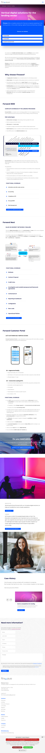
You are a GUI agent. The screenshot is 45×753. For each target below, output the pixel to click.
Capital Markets (4, 716)
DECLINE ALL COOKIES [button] (17, 747)
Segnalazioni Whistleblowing (7, 732)
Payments (3, 720)
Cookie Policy (32, 744)
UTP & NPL (3, 705)
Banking (3, 711)
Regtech (3, 707)
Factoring (3, 700)
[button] (22, 750)
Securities (3, 709)
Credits (2, 718)
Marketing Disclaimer (37, 663)
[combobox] (42, 737)
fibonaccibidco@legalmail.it (9, 695)
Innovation (3, 725)
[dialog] (22, 744)
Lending (3, 702)
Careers (2, 727)
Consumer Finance (5, 704)
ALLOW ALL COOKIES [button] (28, 747)
